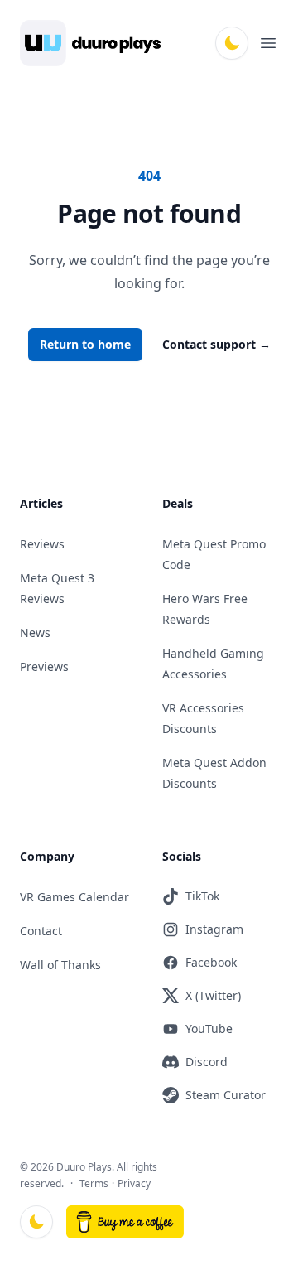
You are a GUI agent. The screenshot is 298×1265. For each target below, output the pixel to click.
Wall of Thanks (60, 965)
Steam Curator (225, 1095)
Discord (206, 1061)
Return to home (85, 344)
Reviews (42, 544)
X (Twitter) (213, 995)
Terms (93, 1183)
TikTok (202, 896)
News (35, 632)
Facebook (211, 962)
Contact (41, 931)
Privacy (134, 1183)
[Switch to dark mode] (231, 43)
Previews (44, 666)
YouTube (209, 1028)
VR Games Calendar (74, 897)
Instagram (214, 929)
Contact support (216, 344)
